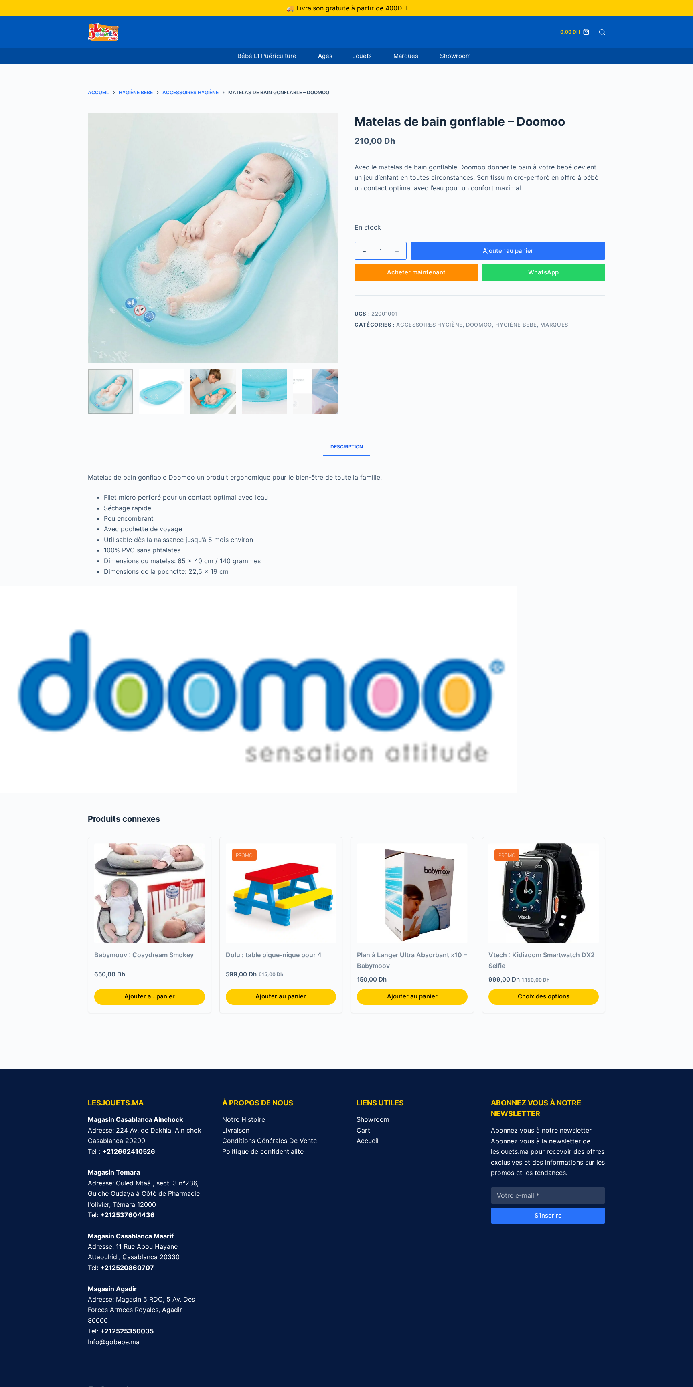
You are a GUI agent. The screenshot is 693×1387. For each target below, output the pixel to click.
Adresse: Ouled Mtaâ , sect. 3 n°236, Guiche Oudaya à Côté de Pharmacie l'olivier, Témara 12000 (144, 1193)
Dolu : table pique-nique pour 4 (274, 955)
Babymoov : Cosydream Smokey (144, 955)
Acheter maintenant (416, 272)
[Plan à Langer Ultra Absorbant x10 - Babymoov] (412, 893)
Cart (363, 1130)
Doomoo (479, 324)
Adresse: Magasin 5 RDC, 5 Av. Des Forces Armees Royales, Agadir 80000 (141, 1310)
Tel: (121, 1215)
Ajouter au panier (508, 250)
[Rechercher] (602, 32)
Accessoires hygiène (429, 324)
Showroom (455, 56)
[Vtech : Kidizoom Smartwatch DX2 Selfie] (543, 893)
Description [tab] (346, 447)
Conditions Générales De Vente (269, 1141)
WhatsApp (543, 272)
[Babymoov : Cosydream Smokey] (149, 893)
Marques (406, 56)
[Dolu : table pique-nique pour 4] (281, 893)
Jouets (363, 56)
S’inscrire (548, 1215)
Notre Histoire (243, 1119)
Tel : (121, 1151)
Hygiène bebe (516, 324)
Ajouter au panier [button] (149, 996)
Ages (325, 56)
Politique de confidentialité (263, 1151)
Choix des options (543, 996)
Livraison (235, 1130)
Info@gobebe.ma (114, 1342)
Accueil (368, 1141)
